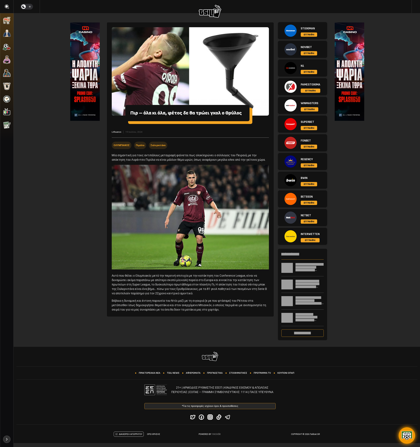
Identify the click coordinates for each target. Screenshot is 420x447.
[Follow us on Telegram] (227, 417)
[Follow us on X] (193, 417)
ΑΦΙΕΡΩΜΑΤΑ (193, 373)
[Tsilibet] (210, 12)
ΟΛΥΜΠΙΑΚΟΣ (122, 145)
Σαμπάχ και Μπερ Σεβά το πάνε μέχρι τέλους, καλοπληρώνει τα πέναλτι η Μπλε (309, 268)
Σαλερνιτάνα (158, 145)
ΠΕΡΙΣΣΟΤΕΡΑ (302, 333)
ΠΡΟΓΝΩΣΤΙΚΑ (215, 373)
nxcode (216, 434)
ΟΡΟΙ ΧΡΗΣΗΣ (153, 434)
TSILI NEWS (173, 373)
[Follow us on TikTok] (219, 417)
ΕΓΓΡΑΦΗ (309, 34)
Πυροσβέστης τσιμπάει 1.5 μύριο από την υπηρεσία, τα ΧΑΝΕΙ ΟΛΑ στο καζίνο (308, 302)
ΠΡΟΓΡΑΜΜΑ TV (262, 373)
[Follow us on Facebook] (201, 417)
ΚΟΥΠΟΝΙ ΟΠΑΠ (285, 373)
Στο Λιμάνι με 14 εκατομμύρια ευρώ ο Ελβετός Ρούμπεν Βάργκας (306, 318)
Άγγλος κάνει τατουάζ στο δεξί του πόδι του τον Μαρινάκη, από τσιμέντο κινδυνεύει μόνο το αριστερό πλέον (309, 287)
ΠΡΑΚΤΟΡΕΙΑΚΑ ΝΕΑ (149, 373)
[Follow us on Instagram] (210, 417)
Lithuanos (116, 132)
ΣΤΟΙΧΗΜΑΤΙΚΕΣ (238, 373)
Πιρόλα (140, 145)
